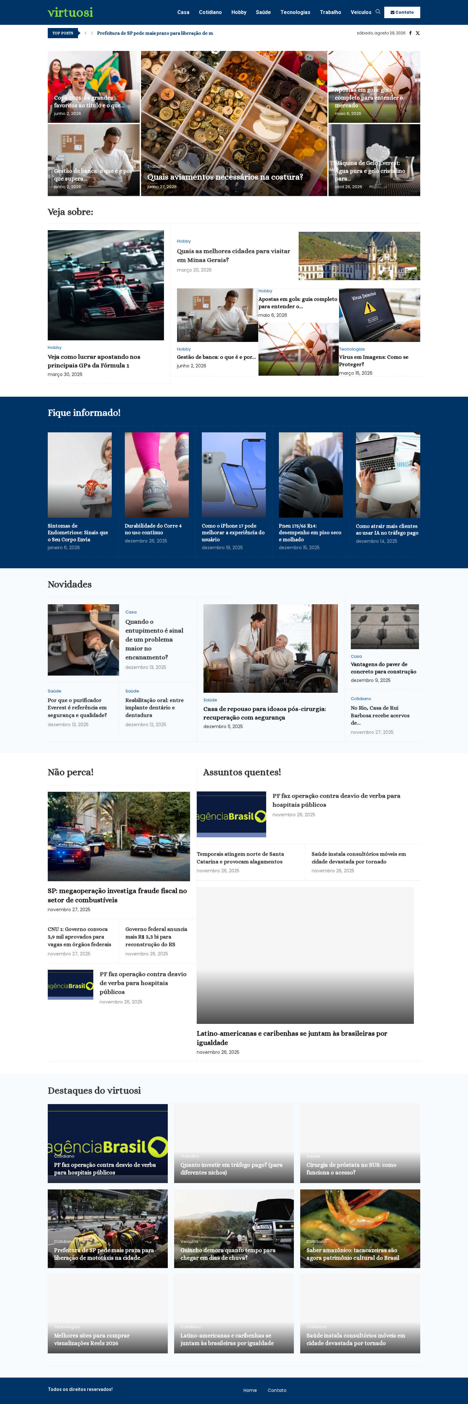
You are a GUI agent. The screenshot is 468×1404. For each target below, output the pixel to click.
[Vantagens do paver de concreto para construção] (385, 626)
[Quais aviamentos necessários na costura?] (234, 123)
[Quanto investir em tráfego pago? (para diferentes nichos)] (234, 1143)
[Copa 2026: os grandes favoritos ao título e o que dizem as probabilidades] (94, 87)
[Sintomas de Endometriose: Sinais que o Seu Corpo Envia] (80, 475)
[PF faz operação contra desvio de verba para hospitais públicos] (70, 985)
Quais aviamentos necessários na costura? (225, 176)
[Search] (378, 12)
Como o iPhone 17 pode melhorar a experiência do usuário (233, 532)
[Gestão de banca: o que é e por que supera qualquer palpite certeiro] (94, 160)
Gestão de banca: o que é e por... (216, 357)
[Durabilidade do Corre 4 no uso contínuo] (157, 475)
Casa (183, 12)
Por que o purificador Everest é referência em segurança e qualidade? (77, 708)
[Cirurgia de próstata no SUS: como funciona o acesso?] (360, 1143)
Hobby (238, 12)
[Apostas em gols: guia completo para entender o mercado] (299, 349)
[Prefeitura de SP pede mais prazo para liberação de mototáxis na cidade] (108, 1228)
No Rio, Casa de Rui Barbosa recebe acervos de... (380, 715)
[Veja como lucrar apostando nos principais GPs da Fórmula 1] (106, 285)
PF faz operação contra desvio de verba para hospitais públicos (143, 983)
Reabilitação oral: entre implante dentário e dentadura (154, 708)
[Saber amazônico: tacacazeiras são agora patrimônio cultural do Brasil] (360, 1228)
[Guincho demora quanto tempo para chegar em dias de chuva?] (234, 1228)
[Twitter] (417, 33)
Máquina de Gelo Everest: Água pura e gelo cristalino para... (370, 171)
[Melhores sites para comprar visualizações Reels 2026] (108, 1313)
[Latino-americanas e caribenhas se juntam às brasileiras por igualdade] (305, 955)
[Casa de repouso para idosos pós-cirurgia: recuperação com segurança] (270, 648)
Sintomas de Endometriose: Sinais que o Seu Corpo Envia (78, 532)
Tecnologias (295, 12)
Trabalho (330, 12)
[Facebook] (410, 33)
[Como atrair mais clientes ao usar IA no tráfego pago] (388, 475)
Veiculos (361, 12)
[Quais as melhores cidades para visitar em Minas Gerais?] (359, 256)
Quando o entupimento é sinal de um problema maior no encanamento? (154, 639)
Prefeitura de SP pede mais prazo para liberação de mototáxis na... (168, 33)
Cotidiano (210, 12)
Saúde (263, 12)
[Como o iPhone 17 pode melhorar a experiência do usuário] (234, 475)
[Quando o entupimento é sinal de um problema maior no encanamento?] (83, 640)
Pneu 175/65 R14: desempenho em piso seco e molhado (310, 532)
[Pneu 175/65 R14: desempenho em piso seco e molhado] (311, 475)
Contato (404, 12)
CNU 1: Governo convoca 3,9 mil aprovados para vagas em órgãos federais (79, 936)
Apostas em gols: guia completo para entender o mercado (369, 98)
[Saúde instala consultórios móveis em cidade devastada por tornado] (360, 1313)
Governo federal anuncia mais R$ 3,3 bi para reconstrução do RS (156, 936)
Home (250, 1390)
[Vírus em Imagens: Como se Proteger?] (379, 315)
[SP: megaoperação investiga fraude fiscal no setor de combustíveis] (119, 836)
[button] (85, 33)
